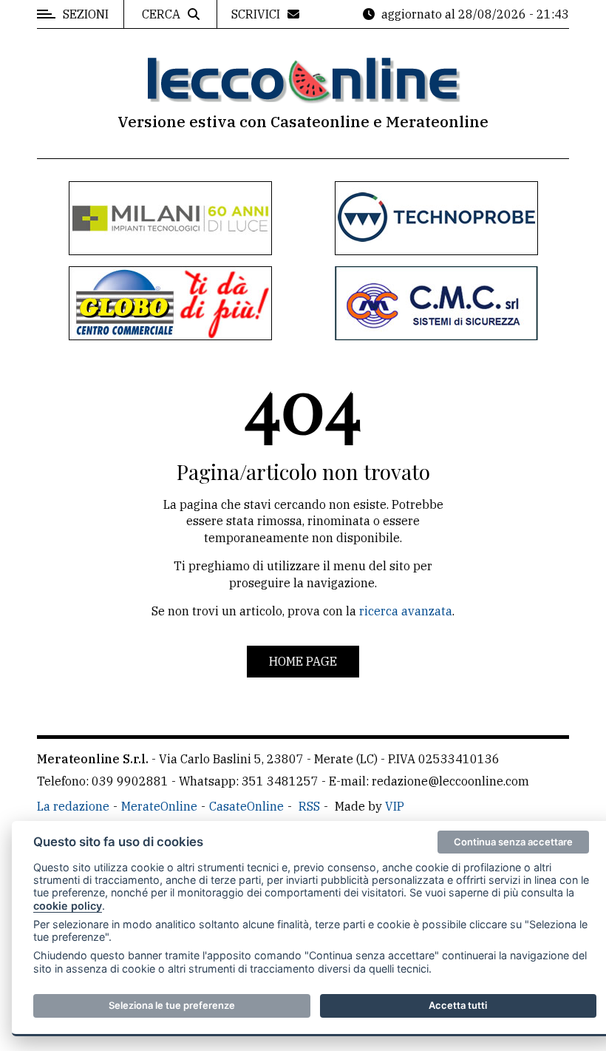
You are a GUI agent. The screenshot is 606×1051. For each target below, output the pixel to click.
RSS (309, 806)
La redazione (73, 806)
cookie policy (67, 905)
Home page (303, 661)
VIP (394, 806)
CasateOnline (246, 806)
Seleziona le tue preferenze (172, 1005)
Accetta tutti (458, 1005)
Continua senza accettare (513, 842)
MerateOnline (159, 806)
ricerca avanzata (405, 611)
